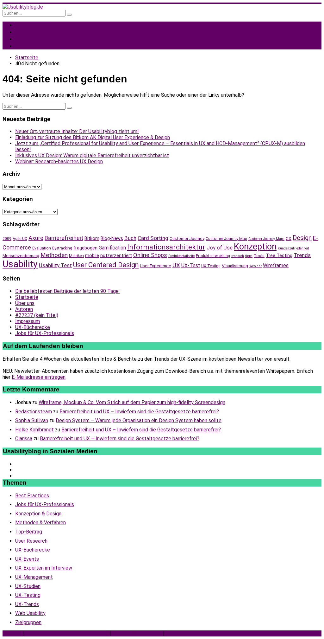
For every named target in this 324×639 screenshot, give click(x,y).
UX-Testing (211, 266)
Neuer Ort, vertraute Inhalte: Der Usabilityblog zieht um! (77, 131)
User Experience (155, 265)
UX (176, 265)
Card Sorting (153, 238)
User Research (31, 541)
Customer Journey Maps (266, 239)
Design (302, 238)
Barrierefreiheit (64, 238)
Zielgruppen (28, 622)
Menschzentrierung (21, 255)
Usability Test (55, 265)
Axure (35, 238)
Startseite (26, 297)
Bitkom (91, 238)
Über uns (24, 303)
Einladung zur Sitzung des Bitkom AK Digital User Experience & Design (92, 137)
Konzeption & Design (38, 514)
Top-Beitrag (28, 532)
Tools (259, 255)
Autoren (24, 309)
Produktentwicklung (213, 256)
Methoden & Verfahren (40, 523)
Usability (20, 264)
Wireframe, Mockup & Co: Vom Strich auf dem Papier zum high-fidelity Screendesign (132, 402)
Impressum (27, 321)
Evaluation (41, 248)
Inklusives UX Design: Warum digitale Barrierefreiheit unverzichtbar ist (92, 155)
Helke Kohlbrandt (34, 430)
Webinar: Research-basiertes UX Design (59, 161)
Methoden (54, 255)
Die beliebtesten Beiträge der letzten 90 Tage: (67, 291)
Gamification (112, 248)
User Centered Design (106, 265)
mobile (92, 255)
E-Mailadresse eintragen (38, 377)
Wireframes (276, 265)
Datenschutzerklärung (137, 633)
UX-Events (27, 559)
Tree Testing (279, 255)
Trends (302, 255)
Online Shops (150, 255)
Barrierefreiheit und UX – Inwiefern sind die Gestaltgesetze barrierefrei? (139, 412)
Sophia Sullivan (31, 420)
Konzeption (255, 247)
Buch (130, 238)
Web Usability (30, 613)
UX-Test (190, 265)
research (237, 256)
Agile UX (20, 238)
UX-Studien (27, 586)
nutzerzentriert (116, 255)
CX (288, 238)
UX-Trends (27, 604)
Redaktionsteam (33, 412)
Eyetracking (62, 248)
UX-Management (34, 577)
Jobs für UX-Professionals (60, 45)
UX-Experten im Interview (43, 568)
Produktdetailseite (181, 256)
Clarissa (23, 439)
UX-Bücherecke (32, 327)
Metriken (76, 256)
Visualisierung (235, 265)
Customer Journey (187, 238)
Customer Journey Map (226, 238)
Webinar (255, 266)
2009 (7, 238)
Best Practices (32, 496)
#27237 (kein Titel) (36, 315)
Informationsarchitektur (166, 247)
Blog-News (112, 238)
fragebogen (85, 248)
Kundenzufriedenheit (293, 248)
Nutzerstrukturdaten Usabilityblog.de (67, 633)
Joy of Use (220, 248)
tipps (248, 256)
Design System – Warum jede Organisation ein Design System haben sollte (138, 420)
